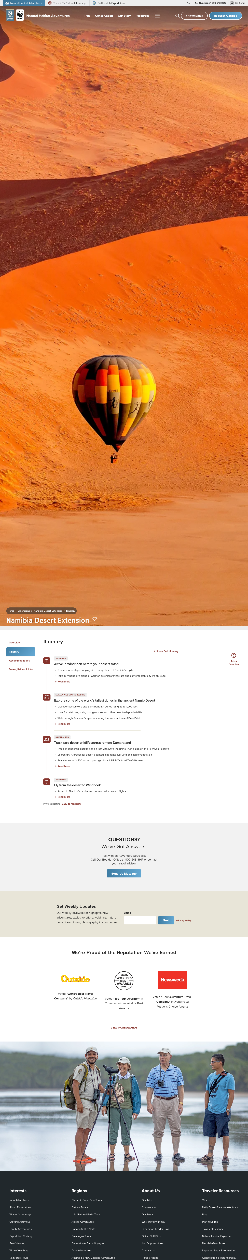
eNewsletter (194, 16)
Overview (14, 642)
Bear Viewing (17, 1243)
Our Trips (147, 1200)
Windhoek (61, 658)
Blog (205, 1214)
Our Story (147, 1214)
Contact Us (148, 1250)
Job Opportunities (152, 1243)
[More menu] (157, 16)
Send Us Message (124, 873)
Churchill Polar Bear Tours (87, 1200)
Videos (206, 1200)
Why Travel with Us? (153, 1222)
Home (11, 611)
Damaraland (62, 737)
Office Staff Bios (151, 1236)
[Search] (177, 16)
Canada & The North (83, 1229)
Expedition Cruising (21, 1236)
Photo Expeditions (20, 1207)
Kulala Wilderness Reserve (70, 694)
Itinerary (70, 611)
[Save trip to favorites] (94, 619)
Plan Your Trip (210, 1222)
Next (166, 920)
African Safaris (80, 1207)
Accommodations (19, 660)
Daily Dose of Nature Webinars (220, 1207)
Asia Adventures (81, 1250)
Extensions (24, 611)
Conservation (149, 1207)
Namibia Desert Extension (48, 611)
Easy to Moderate (71, 803)
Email (127, 913)
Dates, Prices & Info (21, 669)
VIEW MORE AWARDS (124, 1028)
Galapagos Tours (81, 1236)
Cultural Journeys (19, 1222)
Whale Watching (19, 1250)
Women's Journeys (20, 1214)
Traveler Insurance (213, 1229)
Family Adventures (20, 1229)
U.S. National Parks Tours (86, 1214)
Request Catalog (225, 16)
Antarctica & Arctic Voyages (88, 1243)
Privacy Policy (183, 920)
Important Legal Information (218, 1250)
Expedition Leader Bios (155, 1229)
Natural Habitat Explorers (216, 1236)
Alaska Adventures (83, 1222)
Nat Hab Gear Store (213, 1243)
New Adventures (19, 1200)
